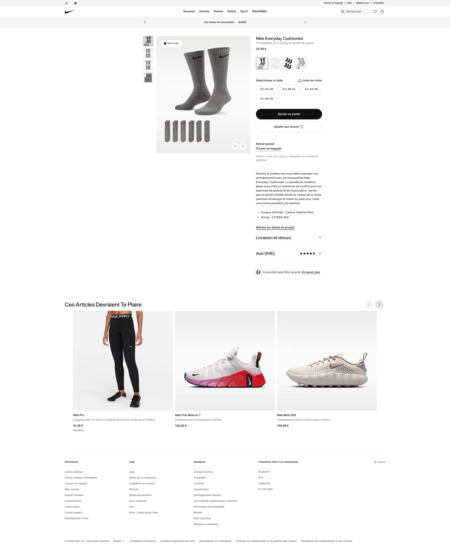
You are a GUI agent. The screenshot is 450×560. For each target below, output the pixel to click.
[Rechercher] (343, 11)
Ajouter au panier (289, 114)
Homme (204, 11)
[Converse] (75, 3)
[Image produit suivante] (243, 146)
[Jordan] (67, 3)
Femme (218, 11)
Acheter (242, 22)
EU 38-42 (289, 89)
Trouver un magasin (268, 148)
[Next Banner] (305, 22)
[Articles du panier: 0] (382, 11)
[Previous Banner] (145, 22)
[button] (148, 53)
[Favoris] (375, 11)
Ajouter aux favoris (286, 126)
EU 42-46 (311, 89)
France (381, 462)
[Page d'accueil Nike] (70, 12)
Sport (244, 11)
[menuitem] (353, 3)
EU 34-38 (266, 89)
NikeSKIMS (259, 11)
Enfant (231, 11)
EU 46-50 (266, 98)
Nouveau (189, 11)
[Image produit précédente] (235, 146)
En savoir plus (311, 272)
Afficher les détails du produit (275, 227)
